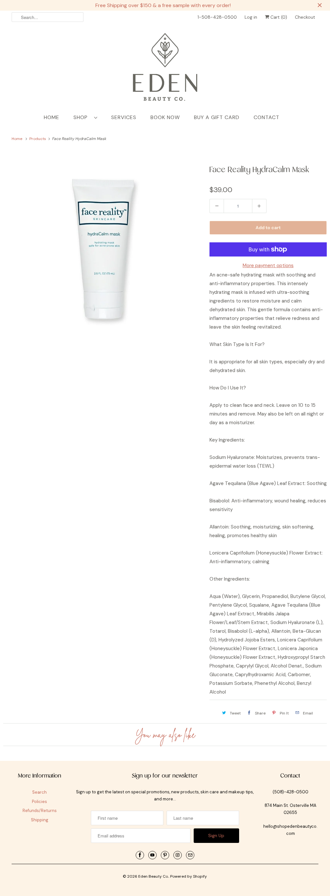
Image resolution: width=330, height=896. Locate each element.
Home (51, 117)
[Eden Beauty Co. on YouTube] (152, 855)
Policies (39, 801)
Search (39, 792)
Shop (82, 117)
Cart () (278, 17)
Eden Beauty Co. (153, 876)
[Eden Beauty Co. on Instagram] (177, 855)
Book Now (165, 117)
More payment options (268, 265)
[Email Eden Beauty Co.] (190, 855)
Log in (251, 17)
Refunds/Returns (40, 810)
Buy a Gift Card (216, 117)
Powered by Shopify (188, 876)
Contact (266, 117)
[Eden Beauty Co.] (165, 68)
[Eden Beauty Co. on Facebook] (140, 855)
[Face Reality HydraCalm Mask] (103, 249)
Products (38, 138)
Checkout (305, 17)
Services (123, 117)
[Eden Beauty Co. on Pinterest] (165, 855)
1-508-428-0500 (217, 17)
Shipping (39, 820)
